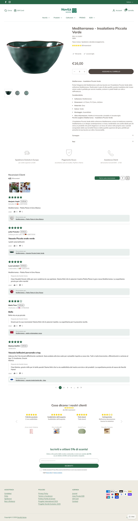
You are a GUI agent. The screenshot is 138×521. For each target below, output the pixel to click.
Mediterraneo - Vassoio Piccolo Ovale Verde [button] (30, 253)
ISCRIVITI (69, 466)
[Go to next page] (81, 387)
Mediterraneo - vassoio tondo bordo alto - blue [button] (31, 380)
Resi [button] (73, 142)
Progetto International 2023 (48, 501)
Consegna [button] (75, 135)
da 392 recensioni (69, 410)
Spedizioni (8, 499)
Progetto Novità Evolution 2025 (49, 504)
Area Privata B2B (78, 496)
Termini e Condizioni (45, 496)
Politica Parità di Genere (46, 499)
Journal (74, 493)
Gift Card (75, 499)
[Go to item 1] (14, 187)
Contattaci (8, 493)
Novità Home (21, 517)
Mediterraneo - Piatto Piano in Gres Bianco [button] (30, 219)
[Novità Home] (69, 10)
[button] (8, 10)
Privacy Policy (43, 493)
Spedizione (85, 42)
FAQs (6, 496)
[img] (69, 408)
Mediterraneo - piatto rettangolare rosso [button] (29, 333)
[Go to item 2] (25, 187)
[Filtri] (123, 178)
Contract (75, 501)
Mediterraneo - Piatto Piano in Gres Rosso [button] (29, 292)
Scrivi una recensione (107, 178)
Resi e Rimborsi (9, 501)
